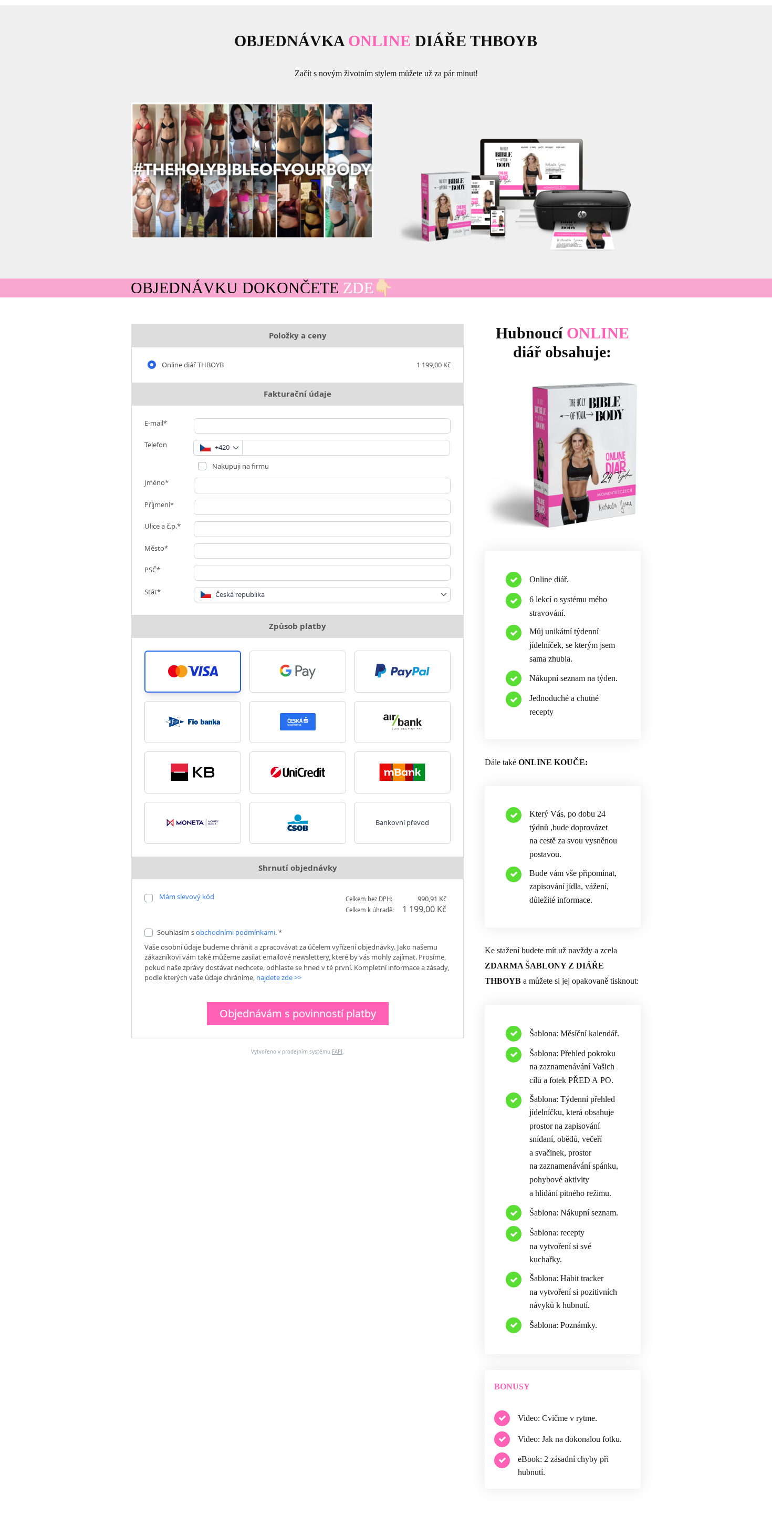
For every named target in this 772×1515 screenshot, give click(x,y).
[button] (192, 672)
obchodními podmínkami (235, 932)
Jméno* (156, 482)
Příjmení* (159, 504)
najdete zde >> (278, 977)
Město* (156, 548)
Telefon (155, 444)
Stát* (152, 591)
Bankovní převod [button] (402, 822)
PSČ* (152, 569)
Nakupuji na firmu (240, 466)
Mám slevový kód (186, 896)
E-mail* (155, 423)
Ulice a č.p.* (162, 526)
